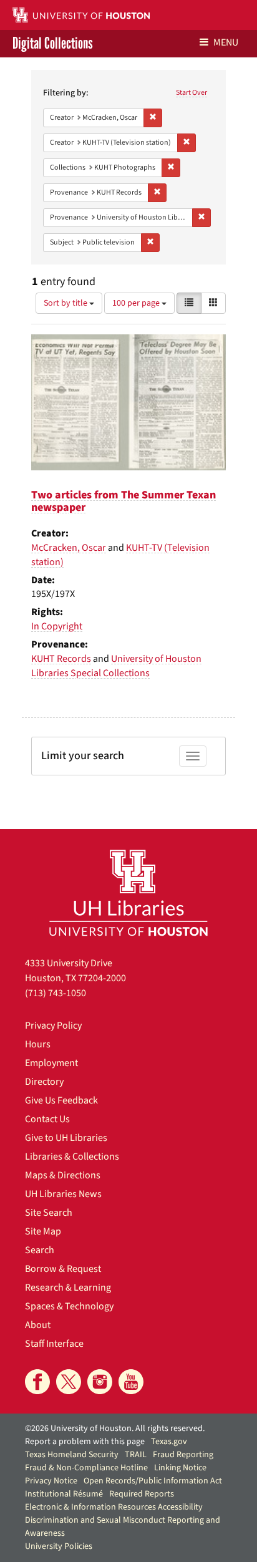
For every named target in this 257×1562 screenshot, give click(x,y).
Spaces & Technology (69, 1306)
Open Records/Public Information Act (153, 1481)
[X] (68, 1381)
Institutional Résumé (64, 1494)
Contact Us (47, 1119)
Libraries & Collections (72, 1156)
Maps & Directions (62, 1175)
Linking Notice (180, 1468)
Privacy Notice (51, 1481)
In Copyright (56, 626)
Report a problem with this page (85, 1441)
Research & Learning (68, 1287)
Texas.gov (169, 1441)
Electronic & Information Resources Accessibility (114, 1507)
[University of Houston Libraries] (128, 892)
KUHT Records (61, 659)
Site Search (48, 1213)
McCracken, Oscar (68, 548)
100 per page (137, 303)
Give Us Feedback (61, 1100)
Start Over (191, 92)
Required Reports (141, 1494)
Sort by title (66, 303)
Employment (51, 1063)
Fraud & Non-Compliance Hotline (86, 1468)
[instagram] (99, 1381)
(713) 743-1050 (55, 993)
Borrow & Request (63, 1269)
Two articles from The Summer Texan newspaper (123, 501)
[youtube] (131, 1381)
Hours (38, 1044)
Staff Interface (54, 1344)
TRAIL (136, 1454)
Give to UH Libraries (66, 1138)
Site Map (43, 1231)
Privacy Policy (53, 1025)
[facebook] (37, 1381)
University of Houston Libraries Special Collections (116, 666)
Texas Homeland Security (72, 1454)
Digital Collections (52, 43)
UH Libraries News (63, 1194)
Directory (44, 1082)
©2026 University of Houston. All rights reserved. (115, 1428)
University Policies (58, 1546)
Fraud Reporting (183, 1454)
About (38, 1325)
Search (39, 1250)
